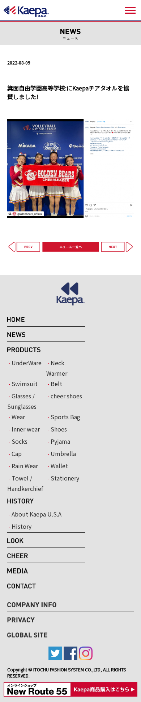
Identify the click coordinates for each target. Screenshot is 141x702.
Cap (17, 453)
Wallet (59, 465)
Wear (18, 416)
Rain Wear (25, 465)
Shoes (59, 429)
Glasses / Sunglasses (22, 401)
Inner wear (26, 429)
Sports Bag (65, 416)
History (21, 526)
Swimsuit (25, 383)
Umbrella (63, 453)
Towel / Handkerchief (25, 483)
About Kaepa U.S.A (36, 514)
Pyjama (60, 441)
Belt (56, 383)
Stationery (65, 478)
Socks (19, 441)
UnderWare (27, 362)
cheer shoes (66, 396)
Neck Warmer (56, 367)
